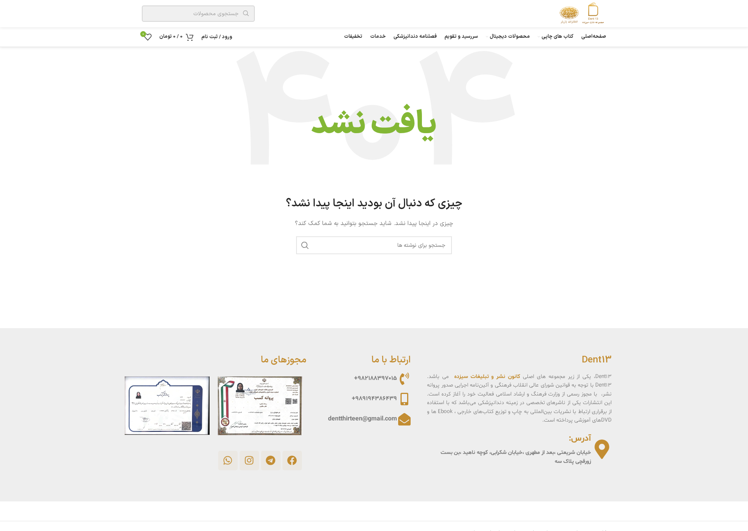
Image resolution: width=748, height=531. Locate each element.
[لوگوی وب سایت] (579, 13)
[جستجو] (305, 245)
